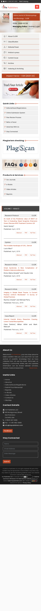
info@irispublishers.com (14, 425)
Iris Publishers (16, 354)
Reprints (9, 194)
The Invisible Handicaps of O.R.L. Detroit (18, 245)
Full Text (32, 233)
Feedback (8, 431)
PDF (26, 233)
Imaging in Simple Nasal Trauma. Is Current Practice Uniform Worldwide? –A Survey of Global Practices (20, 295)
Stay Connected (12, 131)
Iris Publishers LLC (7, 477)
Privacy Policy (27, 483)
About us (8, 382)
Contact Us (9, 398)
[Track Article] (20, 89)
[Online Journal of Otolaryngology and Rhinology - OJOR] (26, 21)
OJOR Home (30, 28)
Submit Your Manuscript (14, 387)
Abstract (19, 233)
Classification (12, 42)
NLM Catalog (23, 1)
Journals (21, 28)
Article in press (13, 52)
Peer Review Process (13, 117)
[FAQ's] (20, 165)
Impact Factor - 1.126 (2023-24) (20, 76)
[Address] (1, 1)
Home (14, 28)
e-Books (9, 184)
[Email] (3, 1)
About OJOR (12, 36)
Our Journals (10, 180)
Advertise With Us (12, 127)
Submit (7, 461)
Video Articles (11, 189)
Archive (10, 63)
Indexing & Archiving (15, 69)
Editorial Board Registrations (16, 108)
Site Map (8, 400)
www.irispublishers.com (15, 481)
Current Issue (12, 58)
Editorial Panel (13, 47)
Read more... (33, 368)
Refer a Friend (11, 122)
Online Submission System (15, 113)
